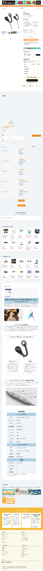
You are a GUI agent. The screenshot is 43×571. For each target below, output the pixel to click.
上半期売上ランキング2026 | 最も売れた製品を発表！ (8, 496)
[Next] (21, 21)
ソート (29, 146)
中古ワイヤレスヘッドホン (5, 542)
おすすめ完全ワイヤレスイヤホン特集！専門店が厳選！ (21, 488)
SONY (24, 12)
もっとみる (38, 54)
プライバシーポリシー (25, 551)
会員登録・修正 (4, 554)
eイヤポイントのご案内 (5, 552)
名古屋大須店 (26, 71)
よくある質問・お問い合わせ (25, 548)
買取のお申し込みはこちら (32, 80)
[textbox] (13, 137)
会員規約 (23, 550)
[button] (27, 17)
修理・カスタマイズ (24, 535)
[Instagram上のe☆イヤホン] (11, 562)
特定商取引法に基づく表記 (25, 554)
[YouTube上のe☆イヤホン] (2, 562)
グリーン (34, 33)
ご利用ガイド (35, 526)
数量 (24, 36)
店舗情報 (3, 550)
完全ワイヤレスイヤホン (5, 534)
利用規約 (23, 552)
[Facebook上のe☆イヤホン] (8, 562)
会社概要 (3, 547)
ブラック (25, 31)
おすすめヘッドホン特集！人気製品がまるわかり (34, 488)
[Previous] (3, 21)
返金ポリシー (23, 555)
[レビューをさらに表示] (21, 201)
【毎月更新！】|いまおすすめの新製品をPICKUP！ (8, 488)
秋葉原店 (25, 66)
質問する (20, 205)
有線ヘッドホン (4, 538)
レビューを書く (37, 136)
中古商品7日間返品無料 (25, 539)
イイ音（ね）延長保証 (25, 538)
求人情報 (3, 548)
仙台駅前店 (26, 73)
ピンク (25, 33)
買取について (23, 534)
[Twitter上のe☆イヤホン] (4, 562)
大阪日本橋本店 (26, 68)
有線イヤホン (4, 535)
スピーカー (3, 541)
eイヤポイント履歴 (4, 551)
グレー (34, 31)
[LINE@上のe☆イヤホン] (6, 562)
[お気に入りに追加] (39, 40)
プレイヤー (3, 539)
